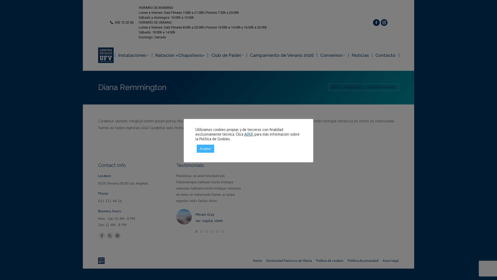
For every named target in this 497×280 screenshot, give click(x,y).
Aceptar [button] (205, 148)
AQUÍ (248, 134)
